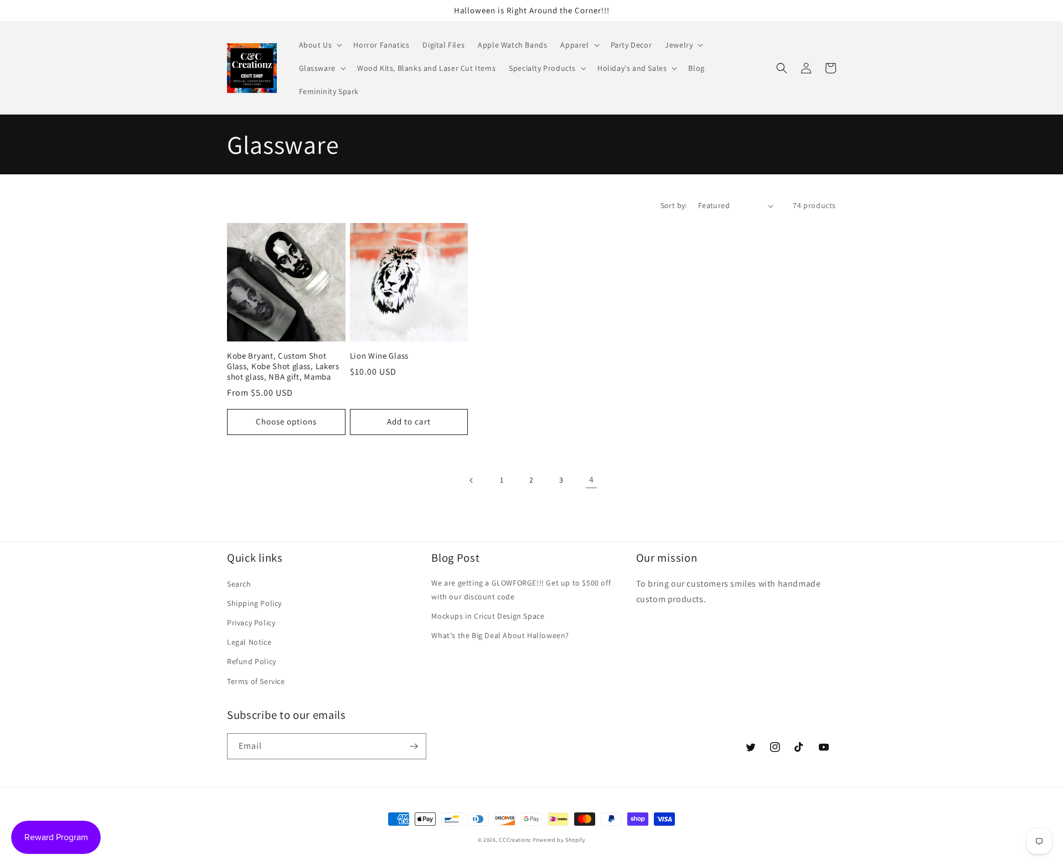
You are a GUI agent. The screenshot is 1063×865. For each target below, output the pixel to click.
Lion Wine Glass (379, 356)
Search (239, 584)
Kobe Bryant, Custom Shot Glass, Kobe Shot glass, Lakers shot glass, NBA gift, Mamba (283, 366)
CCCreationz (515, 839)
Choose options (286, 421)
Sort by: (673, 205)
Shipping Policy (254, 603)
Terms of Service (256, 681)
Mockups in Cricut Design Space (487, 616)
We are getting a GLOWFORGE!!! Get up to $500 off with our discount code (521, 590)
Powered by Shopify (559, 839)
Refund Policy (251, 661)
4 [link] (591, 479)
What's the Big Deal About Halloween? (500, 635)
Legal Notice (249, 642)
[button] (319, 44)
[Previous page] (472, 480)
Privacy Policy (251, 623)
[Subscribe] (413, 746)
